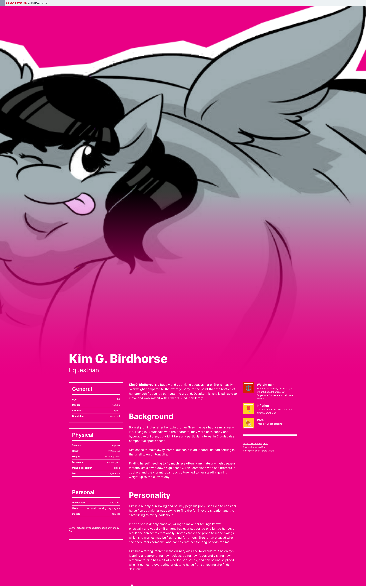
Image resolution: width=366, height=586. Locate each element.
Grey (191, 427)
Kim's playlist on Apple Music (258, 450)
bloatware (16, 2)
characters (37, 2)
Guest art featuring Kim (255, 443)
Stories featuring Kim (254, 447)
